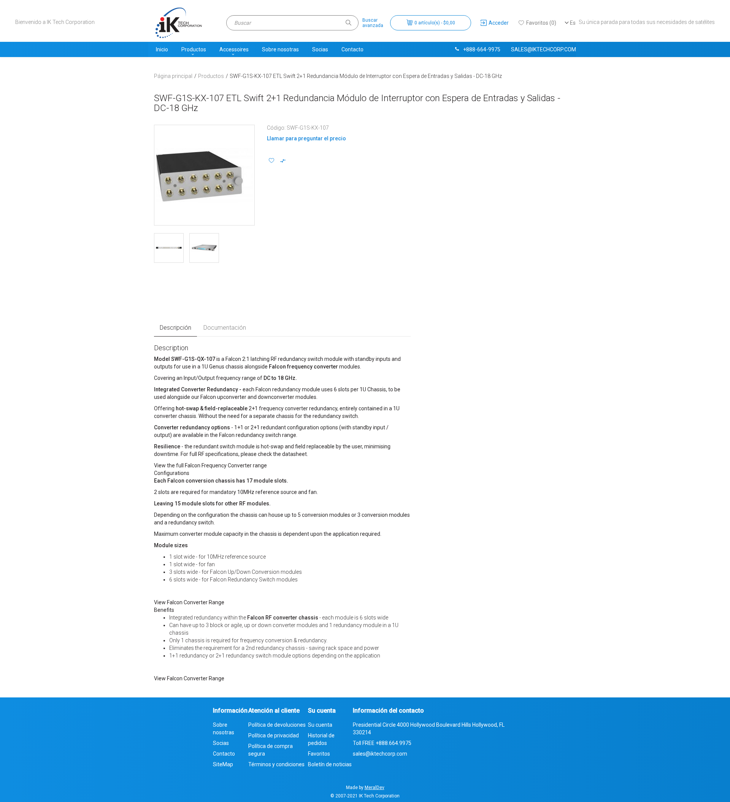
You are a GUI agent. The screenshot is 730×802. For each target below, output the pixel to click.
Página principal (173, 76)
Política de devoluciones (277, 725)
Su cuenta (320, 725)
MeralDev (374, 787)
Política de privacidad (273, 735)
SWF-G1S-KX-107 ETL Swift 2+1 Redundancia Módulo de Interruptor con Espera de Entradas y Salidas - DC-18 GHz (366, 76)
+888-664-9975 (481, 49)
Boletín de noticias (330, 764)
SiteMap (223, 764)
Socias (320, 49)
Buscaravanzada (372, 22)
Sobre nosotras (280, 49)
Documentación (224, 327)
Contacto (352, 49)
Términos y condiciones (276, 764)
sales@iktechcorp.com (543, 49)
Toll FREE (382, 743)
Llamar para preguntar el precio (306, 138)
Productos (193, 49)
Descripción (175, 327)
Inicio (162, 49)
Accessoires (234, 49)
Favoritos (319, 754)
